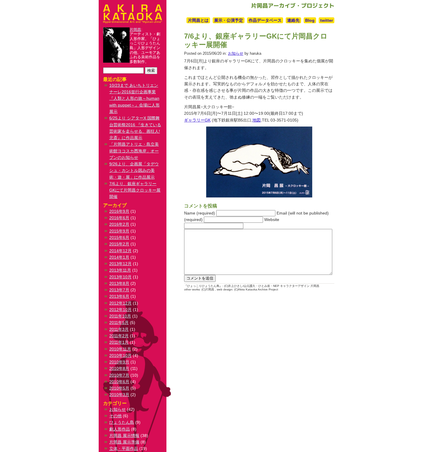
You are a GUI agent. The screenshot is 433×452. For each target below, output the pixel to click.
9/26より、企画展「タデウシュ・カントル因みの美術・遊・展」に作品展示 (134, 171)
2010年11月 (120, 349)
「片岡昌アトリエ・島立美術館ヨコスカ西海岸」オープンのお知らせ (134, 151)
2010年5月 (119, 388)
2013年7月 (119, 290)
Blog (310, 20)
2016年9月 (119, 211)
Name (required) (199, 213)
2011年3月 (119, 329)
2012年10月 (120, 309)
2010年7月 (119, 375)
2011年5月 (119, 322)
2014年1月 (119, 257)
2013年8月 (119, 283)
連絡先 (293, 20)
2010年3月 (119, 394)
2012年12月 (120, 303)
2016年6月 (119, 217)
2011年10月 (120, 316)
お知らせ (235, 53)
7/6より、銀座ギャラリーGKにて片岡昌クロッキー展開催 (135, 190)
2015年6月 (119, 237)
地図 (256, 120)
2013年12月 (120, 263)
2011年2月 (119, 335)
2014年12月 (120, 250)
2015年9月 (119, 231)
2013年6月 (119, 296)
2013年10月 (120, 277)
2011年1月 (119, 342)
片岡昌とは (198, 20)
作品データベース (265, 20)
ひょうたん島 (121, 422)
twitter (326, 20)
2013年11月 (120, 270)
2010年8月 (119, 368)
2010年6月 (119, 381)
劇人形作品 (119, 429)
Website (271, 219)
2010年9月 (119, 362)
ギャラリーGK (197, 120)
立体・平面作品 (123, 448)
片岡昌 (135, 29)
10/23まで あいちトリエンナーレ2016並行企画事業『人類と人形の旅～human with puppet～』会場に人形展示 (134, 98)
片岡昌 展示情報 (124, 435)
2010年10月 (120, 355)
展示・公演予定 (228, 20)
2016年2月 (119, 224)
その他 (115, 415)
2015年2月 (119, 244)
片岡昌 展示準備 (124, 442)
